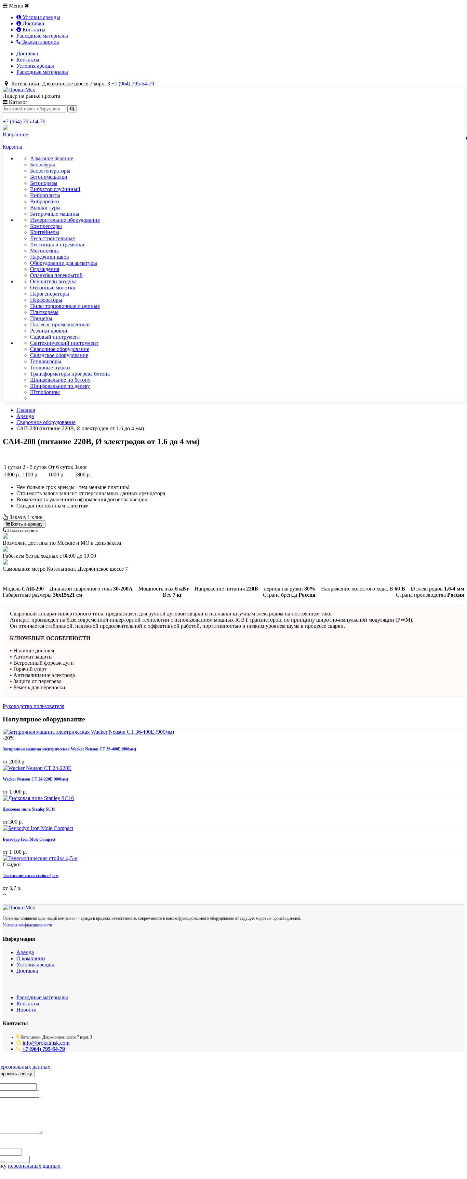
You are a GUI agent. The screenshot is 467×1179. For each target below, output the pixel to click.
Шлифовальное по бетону (60, 380)
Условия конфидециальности (27, 925)
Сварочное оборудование (59, 349)
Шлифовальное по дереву (60, 386)
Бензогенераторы (50, 171)
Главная (25, 410)
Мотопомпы (44, 251)
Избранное (15, 134)
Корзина (12, 147)
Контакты (33, 29)
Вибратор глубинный (55, 189)
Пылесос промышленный (60, 324)
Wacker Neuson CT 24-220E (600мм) (35, 779)
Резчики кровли (48, 331)
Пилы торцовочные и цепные (65, 306)
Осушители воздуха (53, 281)
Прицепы (41, 318)
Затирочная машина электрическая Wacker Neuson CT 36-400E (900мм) (69, 749)
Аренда (25, 416)
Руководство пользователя (33, 706)
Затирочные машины (54, 214)
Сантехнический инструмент (64, 343)
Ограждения (44, 269)
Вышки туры (45, 208)
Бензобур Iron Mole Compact (29, 839)
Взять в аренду (26, 524)
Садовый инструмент (55, 337)
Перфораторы (46, 300)
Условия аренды (40, 17)
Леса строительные (52, 238)
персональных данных (34, 1166)
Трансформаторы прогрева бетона (70, 374)
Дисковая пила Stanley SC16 (29, 809)
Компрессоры (46, 226)
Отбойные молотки (53, 287)
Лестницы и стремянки (57, 244)
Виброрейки (44, 201)
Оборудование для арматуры (63, 263)
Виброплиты (45, 195)
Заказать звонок (40, 42)
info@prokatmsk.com (46, 1043)
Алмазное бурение (51, 158)
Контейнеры (44, 232)
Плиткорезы (44, 312)
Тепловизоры (45, 361)
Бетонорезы (43, 183)
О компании (30, 958)
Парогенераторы (49, 294)
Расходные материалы (42, 36)
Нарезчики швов (49, 257)
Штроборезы (45, 392)
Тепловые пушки (50, 367)
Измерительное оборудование (65, 220)
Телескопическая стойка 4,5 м (30, 875)
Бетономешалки (48, 177)
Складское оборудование (59, 355)
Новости (26, 1010)
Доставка (32, 23)
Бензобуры (42, 164)
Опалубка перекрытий (56, 275)
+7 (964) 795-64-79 (132, 83)
